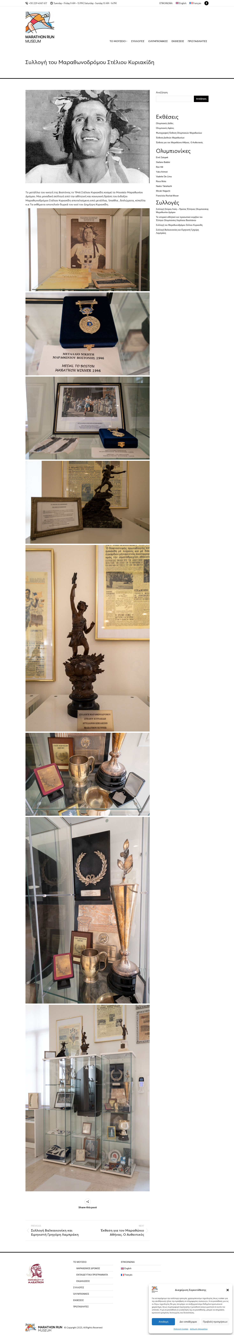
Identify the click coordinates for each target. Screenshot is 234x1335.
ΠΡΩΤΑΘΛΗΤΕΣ (81, 1307)
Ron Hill (159, 167)
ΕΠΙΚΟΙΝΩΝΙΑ (128, 1262)
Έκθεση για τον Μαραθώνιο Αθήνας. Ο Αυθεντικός (179, 142)
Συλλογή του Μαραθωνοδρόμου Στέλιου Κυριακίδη (179, 225)
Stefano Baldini (163, 162)
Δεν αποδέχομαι (188, 1321)
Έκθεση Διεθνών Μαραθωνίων (170, 137)
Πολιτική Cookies (181, 1329)
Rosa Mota (161, 181)
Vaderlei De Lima (164, 176)
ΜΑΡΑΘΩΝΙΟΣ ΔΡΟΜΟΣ (88, 1268)
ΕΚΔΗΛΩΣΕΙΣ (83, 1281)
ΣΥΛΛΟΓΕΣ (78, 1287)
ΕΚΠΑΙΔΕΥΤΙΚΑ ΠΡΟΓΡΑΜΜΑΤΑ (92, 1275)
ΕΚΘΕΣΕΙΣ (78, 1300)
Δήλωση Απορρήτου (199, 1329)
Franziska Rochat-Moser (167, 196)
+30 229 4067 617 (38, 3)
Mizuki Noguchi (163, 191)
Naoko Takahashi (164, 186)
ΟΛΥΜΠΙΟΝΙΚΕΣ (81, 1294)
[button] (227, 1290)
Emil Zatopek (162, 157)
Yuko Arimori (162, 172)
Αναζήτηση (162, 92)
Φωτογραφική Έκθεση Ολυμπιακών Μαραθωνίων (179, 133)
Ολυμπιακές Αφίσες (165, 128)
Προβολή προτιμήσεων (215, 1321)
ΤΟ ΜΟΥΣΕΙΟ (79, 1262)
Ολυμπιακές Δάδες (164, 123)
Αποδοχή (163, 1321)
